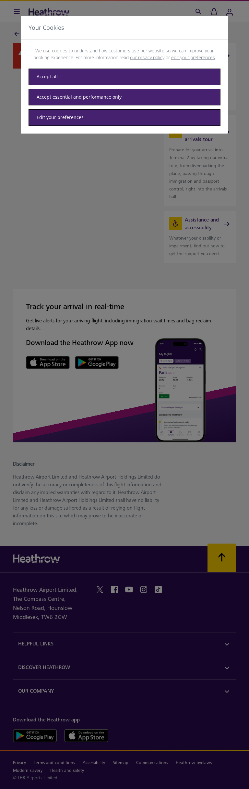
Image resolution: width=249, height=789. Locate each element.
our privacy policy (147, 57)
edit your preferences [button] (193, 57)
